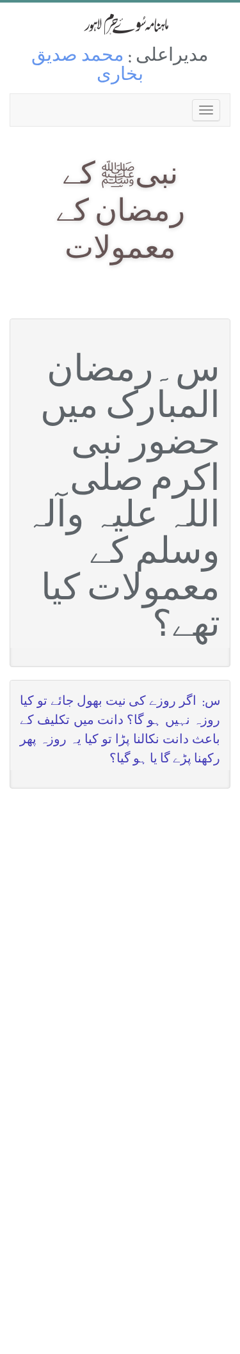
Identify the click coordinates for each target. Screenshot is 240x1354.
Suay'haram (120, 24)
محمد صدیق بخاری (87, 67)
